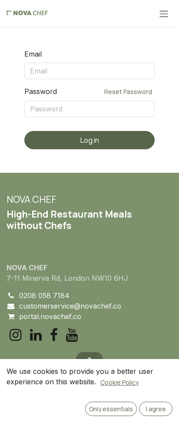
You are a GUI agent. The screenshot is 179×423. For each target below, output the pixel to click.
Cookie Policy (119, 382)
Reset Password (128, 91)
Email (33, 54)
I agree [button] (156, 409)
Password (88, 91)
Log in (89, 140)
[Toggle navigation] (163, 13)
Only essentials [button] (111, 409)
